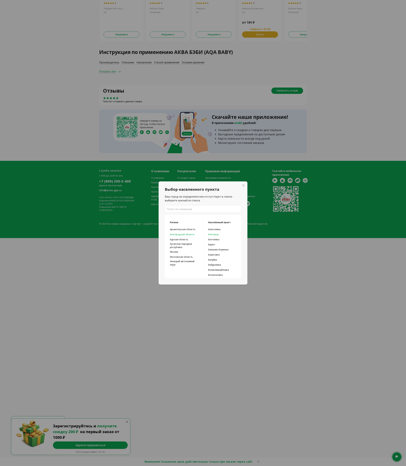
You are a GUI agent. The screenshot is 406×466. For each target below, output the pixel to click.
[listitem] (183, 229)
